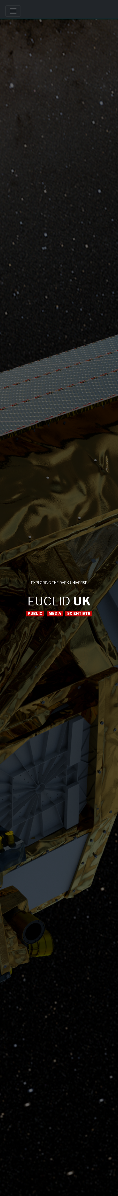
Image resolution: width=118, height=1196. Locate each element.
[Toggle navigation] (13, 10)
